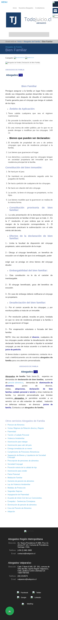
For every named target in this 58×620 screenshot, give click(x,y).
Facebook (24, 593)
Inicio (15, 8)
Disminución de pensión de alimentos (22, 505)
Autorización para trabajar (18, 442)
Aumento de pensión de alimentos (21, 481)
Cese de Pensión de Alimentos (20, 508)
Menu (4, 2)
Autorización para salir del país (20, 445)
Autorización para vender (17, 471)
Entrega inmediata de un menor (20, 448)
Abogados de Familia (32, 42)
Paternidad (12, 432)
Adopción (11, 512)
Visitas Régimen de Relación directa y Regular (26, 428)
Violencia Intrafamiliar (16, 438)
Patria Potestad (14, 474)
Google (23, 597)
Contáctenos (40, 8)
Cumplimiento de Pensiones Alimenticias (23, 452)
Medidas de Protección (16, 488)
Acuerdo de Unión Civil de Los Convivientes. (25, 498)
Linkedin (38, 597)
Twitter (38, 593)
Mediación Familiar (15, 478)
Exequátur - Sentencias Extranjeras (21, 501)
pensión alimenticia (15, 383)
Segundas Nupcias (15, 491)
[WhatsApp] (9, 611)
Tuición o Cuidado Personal (18, 435)
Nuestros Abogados (26, 8)
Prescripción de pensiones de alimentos (23, 461)
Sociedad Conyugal (15, 464)
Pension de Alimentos (16, 425)
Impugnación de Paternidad (18, 495)
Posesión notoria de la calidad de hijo (22, 467)
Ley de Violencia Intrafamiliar (19, 484)
